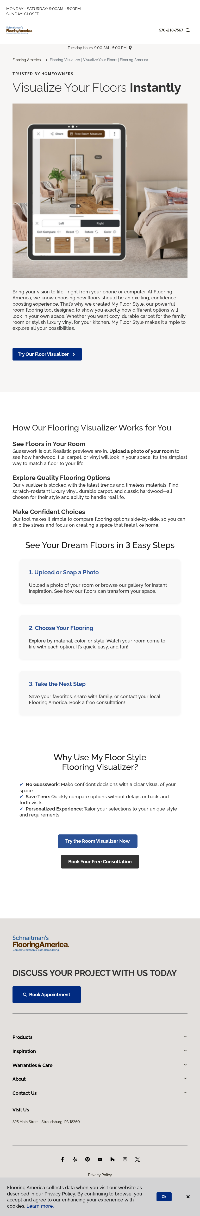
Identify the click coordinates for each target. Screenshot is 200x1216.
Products (22, 1037)
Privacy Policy (100, 1175)
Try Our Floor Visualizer (43, 354)
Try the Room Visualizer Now (97, 841)
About (19, 1079)
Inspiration (24, 1051)
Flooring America (26, 60)
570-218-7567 (171, 30)
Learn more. (40, 1206)
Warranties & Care (32, 1065)
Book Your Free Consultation (100, 861)
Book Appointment (49, 994)
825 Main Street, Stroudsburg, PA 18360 (46, 1122)
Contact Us (24, 1093)
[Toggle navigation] (188, 30)
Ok (164, 1197)
